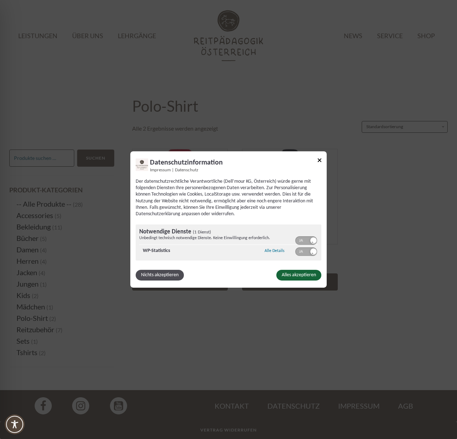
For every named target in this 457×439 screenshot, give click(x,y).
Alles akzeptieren (299, 275)
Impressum (160, 170)
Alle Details (275, 250)
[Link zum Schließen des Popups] (319, 161)
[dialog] (228, 219)
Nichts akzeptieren (160, 275)
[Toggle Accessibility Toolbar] (14, 424)
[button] (313, 240)
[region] (228, 243)
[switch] (306, 240)
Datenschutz (186, 170)
